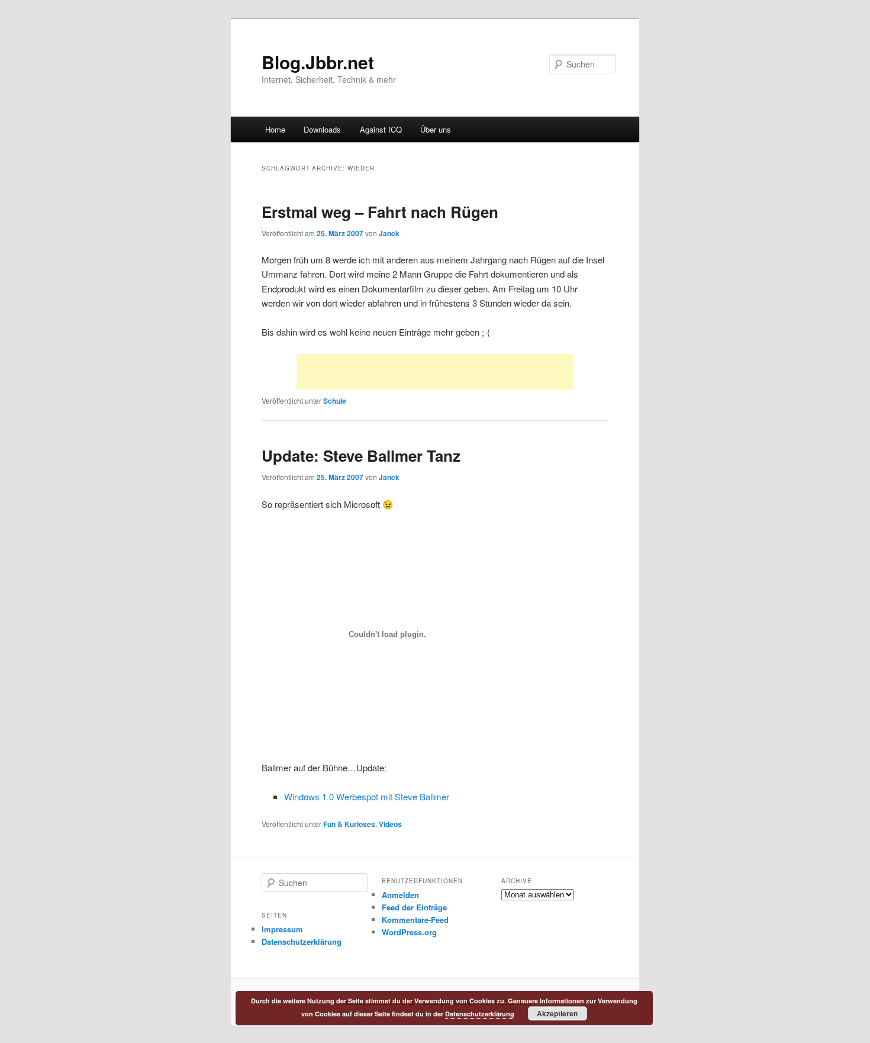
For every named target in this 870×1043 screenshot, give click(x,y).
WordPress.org (409, 932)
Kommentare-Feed (415, 919)
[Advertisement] (435, 371)
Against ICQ (381, 129)
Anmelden (400, 894)
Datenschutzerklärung (301, 941)
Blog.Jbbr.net (318, 62)
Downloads (322, 129)
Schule (334, 400)
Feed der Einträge (414, 907)
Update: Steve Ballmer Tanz (361, 455)
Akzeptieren (557, 1013)
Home (275, 129)
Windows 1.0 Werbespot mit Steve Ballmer (366, 796)
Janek (389, 233)
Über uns (435, 129)
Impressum (282, 929)
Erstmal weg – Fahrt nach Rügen (380, 212)
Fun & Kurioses (349, 824)
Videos (390, 824)
